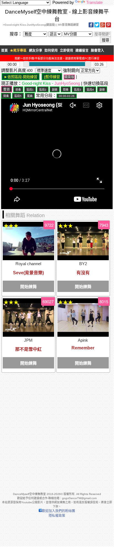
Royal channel (28, 263)
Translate (94, 2)
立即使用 (66, 50)
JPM (28, 340)
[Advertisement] (57, 430)
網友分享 (35, 50)
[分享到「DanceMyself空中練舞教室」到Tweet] (96, 26)
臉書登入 (97, 50)
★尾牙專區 (18, 50)
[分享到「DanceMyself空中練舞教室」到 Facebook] (91, 26)
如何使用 (51, 50)
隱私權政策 (57, 516)
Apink (83, 340)
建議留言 (82, 50)
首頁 (4, 50)
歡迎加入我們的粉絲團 (58, 511)
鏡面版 (69, 77)
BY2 (83, 263)
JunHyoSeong (67, 83)
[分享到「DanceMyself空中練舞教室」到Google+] (102, 26)
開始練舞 (28, 286)
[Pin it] (108, 26)
